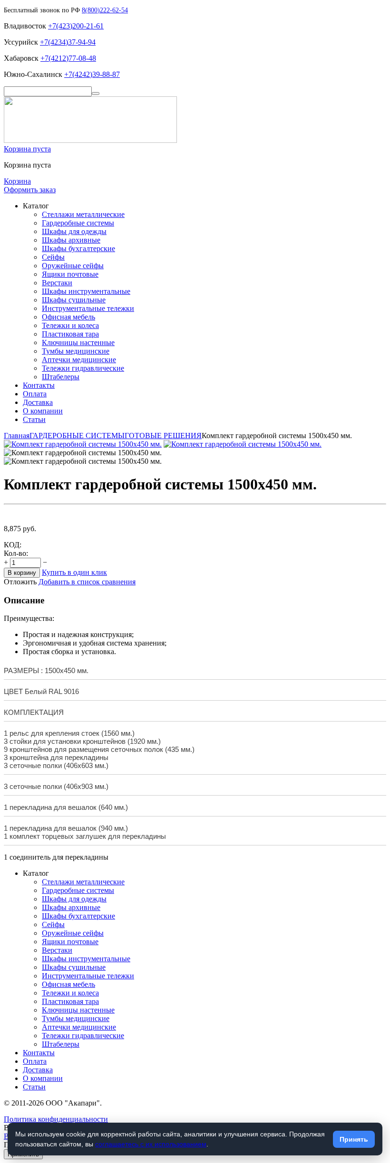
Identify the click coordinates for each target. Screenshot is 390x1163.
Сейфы (53, 257)
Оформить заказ (30, 190)
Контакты (39, 385)
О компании (43, 411)
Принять (354, 1139)
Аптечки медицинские (79, 360)
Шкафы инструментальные (86, 291)
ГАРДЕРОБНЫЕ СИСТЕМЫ (77, 435)
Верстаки (57, 283)
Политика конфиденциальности (56, 1119)
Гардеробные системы (78, 223)
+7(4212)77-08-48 (68, 58)
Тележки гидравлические (83, 368)
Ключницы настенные (78, 342)
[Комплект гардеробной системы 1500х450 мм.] (83, 444)
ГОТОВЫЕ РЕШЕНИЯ (163, 435)
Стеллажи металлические (83, 214)
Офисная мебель (68, 317)
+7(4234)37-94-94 (68, 42)
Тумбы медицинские (75, 351)
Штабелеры (60, 377)
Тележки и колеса (70, 325)
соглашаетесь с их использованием (150, 1144)
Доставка (38, 402)
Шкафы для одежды (74, 231)
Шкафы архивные (71, 240)
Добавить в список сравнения (87, 582)
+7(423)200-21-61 (76, 26)
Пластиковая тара (70, 334)
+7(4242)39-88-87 (92, 74)
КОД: (12, 545)
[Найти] (95, 93)
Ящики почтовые (70, 274)
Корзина (17, 181)
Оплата (35, 394)
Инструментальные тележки (88, 308)
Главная (16, 435)
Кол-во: (16, 553)
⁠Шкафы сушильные (74, 300)
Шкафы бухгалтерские (78, 248)
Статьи (34, 419)
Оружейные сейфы (73, 266)
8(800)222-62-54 (105, 10)
